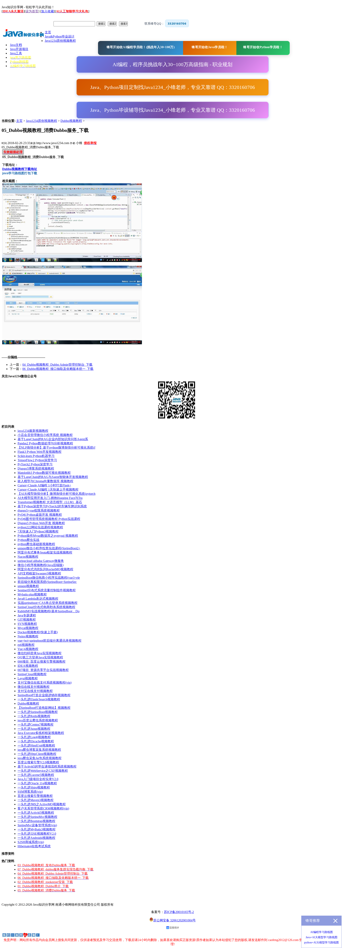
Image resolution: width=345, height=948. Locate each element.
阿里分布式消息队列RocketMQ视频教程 (45, 569)
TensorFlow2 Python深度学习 (37, 460)
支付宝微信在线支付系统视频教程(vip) (44, 682)
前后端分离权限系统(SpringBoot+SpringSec (47, 582)
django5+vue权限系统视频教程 (39, 510)
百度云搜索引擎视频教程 (35, 796)
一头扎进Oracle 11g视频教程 (37, 783)
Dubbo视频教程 (71, 120)
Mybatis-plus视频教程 (32, 594)
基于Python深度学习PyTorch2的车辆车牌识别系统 (52, 506)
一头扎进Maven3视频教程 (36, 800)
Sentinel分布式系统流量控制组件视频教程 (47, 590)
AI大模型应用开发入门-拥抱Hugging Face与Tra (50, 498)
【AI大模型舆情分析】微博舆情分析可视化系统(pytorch (56, 493)
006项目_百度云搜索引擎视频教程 (41, 661)
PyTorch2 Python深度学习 (35, 464)
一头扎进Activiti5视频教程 (36, 812)
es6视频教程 (26, 644)
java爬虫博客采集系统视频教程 (39, 749)
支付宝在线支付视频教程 (35, 691)
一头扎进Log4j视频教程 (34, 737)
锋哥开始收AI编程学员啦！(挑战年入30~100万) (140, 47)
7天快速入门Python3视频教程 (38, 531)
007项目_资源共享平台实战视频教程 (43, 670)
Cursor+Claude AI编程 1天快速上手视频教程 (48, 489)
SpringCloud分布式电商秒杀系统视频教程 (46, 607)
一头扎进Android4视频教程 (36, 837)
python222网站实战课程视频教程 (40, 527)
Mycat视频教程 (28, 628)
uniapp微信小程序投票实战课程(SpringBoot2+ (49, 548)
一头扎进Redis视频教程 (34, 716)
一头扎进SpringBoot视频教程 (38, 712)
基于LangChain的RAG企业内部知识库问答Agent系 (53, 439)
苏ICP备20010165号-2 (179, 912)
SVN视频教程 (27, 623)
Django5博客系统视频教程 (36, 468)
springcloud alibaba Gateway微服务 (41, 561)
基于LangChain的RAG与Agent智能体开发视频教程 (53, 477)
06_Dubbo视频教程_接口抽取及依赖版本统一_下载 (57, 368)
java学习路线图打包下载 (19, 173)
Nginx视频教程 (28, 636)
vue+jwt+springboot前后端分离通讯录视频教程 (49, 640)
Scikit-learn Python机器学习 (36, 456)
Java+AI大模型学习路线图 (321, 937)
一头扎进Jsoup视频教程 (34, 728)
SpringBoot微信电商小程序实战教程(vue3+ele (49, 577)
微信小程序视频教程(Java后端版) (40, 565)
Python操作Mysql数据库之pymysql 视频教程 (48, 535)
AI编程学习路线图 (321, 932)
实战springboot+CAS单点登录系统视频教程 (47, 602)
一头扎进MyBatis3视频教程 (37, 829)
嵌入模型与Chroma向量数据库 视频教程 (45, 481)
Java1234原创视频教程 (41, 120)
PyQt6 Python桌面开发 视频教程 (40, 514)
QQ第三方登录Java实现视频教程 (40, 657)
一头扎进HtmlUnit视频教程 (36, 745)
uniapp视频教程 (28, 586)
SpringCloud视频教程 (32, 674)
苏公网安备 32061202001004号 (174, 920)
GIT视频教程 (27, 619)
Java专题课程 (27, 615)
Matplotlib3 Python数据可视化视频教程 (44, 472)
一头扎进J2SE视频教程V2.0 (37, 833)
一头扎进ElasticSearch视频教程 (39, 699)
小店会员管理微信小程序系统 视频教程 (45, 435)
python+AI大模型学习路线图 (321, 942)
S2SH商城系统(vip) (31, 842)
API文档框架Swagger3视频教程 (39, 573)
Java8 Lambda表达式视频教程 (38, 598)
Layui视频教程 (28, 678)
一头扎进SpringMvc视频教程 (37, 817)
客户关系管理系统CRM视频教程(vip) (43, 808)
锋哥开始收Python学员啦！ (263, 47)
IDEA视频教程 (28, 665)
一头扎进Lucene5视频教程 (36, 775)
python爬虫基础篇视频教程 (36, 544)
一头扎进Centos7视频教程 (36, 724)
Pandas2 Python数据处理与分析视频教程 (45, 443)
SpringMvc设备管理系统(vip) (37, 825)
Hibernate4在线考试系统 (34, 846)
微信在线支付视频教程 (34, 686)
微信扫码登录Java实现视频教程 (39, 653)
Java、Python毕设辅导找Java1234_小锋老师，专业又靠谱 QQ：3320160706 (172, 110)
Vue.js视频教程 (28, 649)
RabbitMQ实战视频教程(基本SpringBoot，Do (48, 611)
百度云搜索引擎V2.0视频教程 (38, 762)
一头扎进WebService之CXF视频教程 (43, 770)
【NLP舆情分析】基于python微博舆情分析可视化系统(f (56, 447)
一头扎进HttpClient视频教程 (37, 754)
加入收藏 (47, 11)
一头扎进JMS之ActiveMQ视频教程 (42, 804)
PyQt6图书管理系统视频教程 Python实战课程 (49, 519)
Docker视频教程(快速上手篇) (38, 632)
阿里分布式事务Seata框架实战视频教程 (45, 552)
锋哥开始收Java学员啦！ (210, 47)
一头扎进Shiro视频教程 (34, 787)
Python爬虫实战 (28, 540)
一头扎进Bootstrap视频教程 (36, 821)
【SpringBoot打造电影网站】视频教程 (44, 707)
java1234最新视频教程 (33, 430)
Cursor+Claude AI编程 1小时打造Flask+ (44, 485)
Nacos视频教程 (28, 556)
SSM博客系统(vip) (30, 791)
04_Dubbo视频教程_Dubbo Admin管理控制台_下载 (57, 364)
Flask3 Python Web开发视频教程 (39, 451)
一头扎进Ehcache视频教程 (36, 741)
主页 (19, 120)
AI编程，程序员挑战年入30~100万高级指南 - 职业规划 (172, 64)
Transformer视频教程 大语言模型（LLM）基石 (50, 502)
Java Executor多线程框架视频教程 (41, 733)
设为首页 (32, 11)
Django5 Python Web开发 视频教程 (41, 523)
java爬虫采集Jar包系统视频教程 (39, 758)
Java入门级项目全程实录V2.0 (38, 779)
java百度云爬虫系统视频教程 (38, 720)
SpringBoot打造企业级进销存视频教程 (44, 695)
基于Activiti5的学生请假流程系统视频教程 (47, 766)
